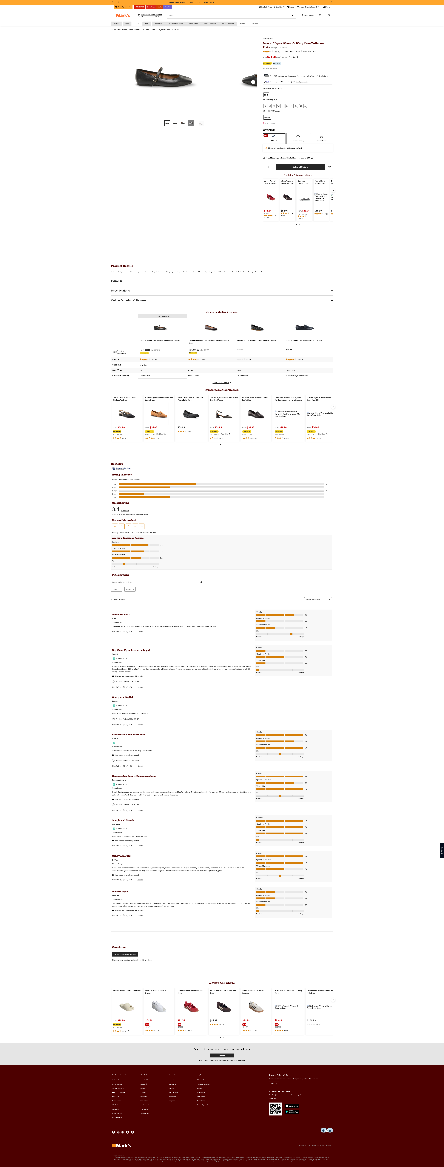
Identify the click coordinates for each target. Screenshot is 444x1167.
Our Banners (144, 1113)
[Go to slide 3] (183, 123)
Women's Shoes (135, 29)
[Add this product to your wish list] (329, 167)
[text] (271, 217)
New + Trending (228, 24)
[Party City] (167, 7)
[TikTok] (132, 1132)
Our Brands (172, 1084)
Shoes (137, 24)
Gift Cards (254, 24)
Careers (171, 1088)
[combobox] (319, 600)
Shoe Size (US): (270, 100)
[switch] (116, 352)
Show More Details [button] (221, 382)
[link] (272, 51)
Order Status (309, 15)
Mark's (142, 1088)
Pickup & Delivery (117, 1084)
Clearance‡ (267, 63)
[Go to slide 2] (175, 123)
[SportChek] (151, 7)
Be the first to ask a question (125, 954)
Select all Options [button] (300, 167)
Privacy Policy (201, 1080)
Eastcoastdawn (119, 780)
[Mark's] (159, 7)
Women (116, 24)
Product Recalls (117, 1113)
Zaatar (115, 701)
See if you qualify (302, 82)
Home (113, 29)
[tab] (274, 139)
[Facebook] (113, 1132)
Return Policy (201, 1101)
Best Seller (277, 63)
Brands (242, 24)
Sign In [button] (327, 7)
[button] (292, 15)
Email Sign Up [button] (280, 7)
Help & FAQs (116, 1096)
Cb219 (115, 739)
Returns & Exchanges (118, 1092)
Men (127, 24)
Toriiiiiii (115, 654)
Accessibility (201, 1092)
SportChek (143, 1084)
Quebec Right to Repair (204, 1105)
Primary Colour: (270, 89)
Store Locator (116, 1101)
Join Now (241, 1060)
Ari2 (114, 619)
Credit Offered (266, 7)
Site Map (199, 1088)
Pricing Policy (201, 1096)
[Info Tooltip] (298, 57)
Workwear (158, 24)
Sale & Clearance (210, 24)
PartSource (143, 1096)
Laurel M (116, 824)
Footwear (122, 29)
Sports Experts (144, 1105)
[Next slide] (332, 2)
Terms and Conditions (204, 1084)
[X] (118, 1132)
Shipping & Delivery (118, 1088)
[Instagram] (122, 1132)
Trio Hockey (144, 1109)
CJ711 (115, 860)
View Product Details (292, 51)
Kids (146, 24)
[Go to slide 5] (201, 123)
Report (140, 631)
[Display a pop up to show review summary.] (276, 216)
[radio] (266, 95)
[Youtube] (127, 1132)
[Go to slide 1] (167, 123)
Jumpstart (172, 1101)
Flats (147, 29)
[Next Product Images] (253, 82)
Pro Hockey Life (145, 1101)
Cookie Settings (117, 1117)
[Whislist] (320, 15)
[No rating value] (243, 359)
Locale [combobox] (128, 589)
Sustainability (173, 1096)
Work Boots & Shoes (175, 24)
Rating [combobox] (115, 589)
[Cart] (329, 15)
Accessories (193, 24)
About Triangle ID (174, 1092)
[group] (160, 353)
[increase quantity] (273, 167)
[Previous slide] (112, 2)
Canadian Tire (144, 1080)
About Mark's (173, 1080)
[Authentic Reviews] (122, 469)
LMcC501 (116, 896)
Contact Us (115, 1109)
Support (292, 7)
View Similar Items (309, 51)
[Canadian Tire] (140, 7)
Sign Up (274, 1083)
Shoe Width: (268, 111)
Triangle (142, 1092)
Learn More (209, 2)
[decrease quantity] (265, 167)
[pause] (118, 2)
